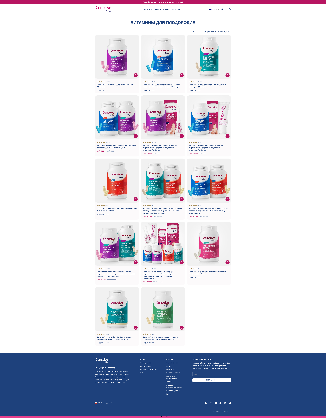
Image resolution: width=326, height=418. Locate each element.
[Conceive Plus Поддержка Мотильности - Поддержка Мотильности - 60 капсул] (117, 180)
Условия (169, 382)
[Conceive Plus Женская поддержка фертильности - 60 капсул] (117, 57)
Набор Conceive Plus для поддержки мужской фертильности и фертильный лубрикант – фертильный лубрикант (206, 147)
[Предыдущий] (138, 2)
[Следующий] (187, 2)
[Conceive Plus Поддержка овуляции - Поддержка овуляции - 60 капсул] (209, 57)
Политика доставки (173, 391)
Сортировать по (211, 32)
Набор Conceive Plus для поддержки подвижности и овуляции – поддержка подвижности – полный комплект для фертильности (162, 211)
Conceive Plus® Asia (224, 412)
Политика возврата (173, 373)
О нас (168, 366)
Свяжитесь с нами (172, 363)
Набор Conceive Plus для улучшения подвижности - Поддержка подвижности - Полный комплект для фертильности (208, 211)
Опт (141, 373)
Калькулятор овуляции (148, 369)
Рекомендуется (223, 32)
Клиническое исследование (171, 377)
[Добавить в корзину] (136, 75)
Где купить (170, 369)
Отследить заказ (146, 363)
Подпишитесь (212, 380)
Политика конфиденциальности (174, 386)
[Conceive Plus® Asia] (103, 9)
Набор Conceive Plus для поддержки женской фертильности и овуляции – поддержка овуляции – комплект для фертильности (116, 274)
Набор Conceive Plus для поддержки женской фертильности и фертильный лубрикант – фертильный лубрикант (160, 147)
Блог (168, 394)
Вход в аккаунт (145, 366)
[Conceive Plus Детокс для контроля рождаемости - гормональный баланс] (209, 244)
